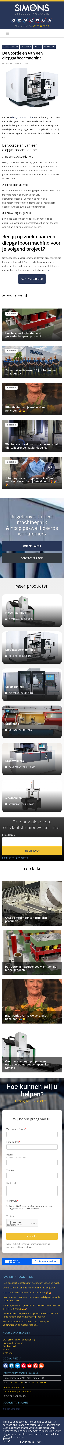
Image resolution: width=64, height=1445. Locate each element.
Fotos (6, 1349)
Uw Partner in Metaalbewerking (19, 1339)
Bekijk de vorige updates (15, 857)
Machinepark (9, 1346)
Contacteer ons (32, 278)
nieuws (37, 47)
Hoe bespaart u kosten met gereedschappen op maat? (31, 1282)
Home (6, 47)
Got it (41, 1442)
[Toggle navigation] (7, 33)
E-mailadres (8, 834)
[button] (32, 850)
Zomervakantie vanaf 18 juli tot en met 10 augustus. (29, 1287)
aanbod (15, 47)
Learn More (27, 1442)
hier (49, 270)
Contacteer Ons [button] (32, 558)
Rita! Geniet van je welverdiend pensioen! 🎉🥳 (27, 1292)
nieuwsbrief (49, 47)
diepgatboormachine (22, 117)
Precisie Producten (13, 1343)
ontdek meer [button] (32, 546)
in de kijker (26, 47)
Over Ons (8, 1352)
